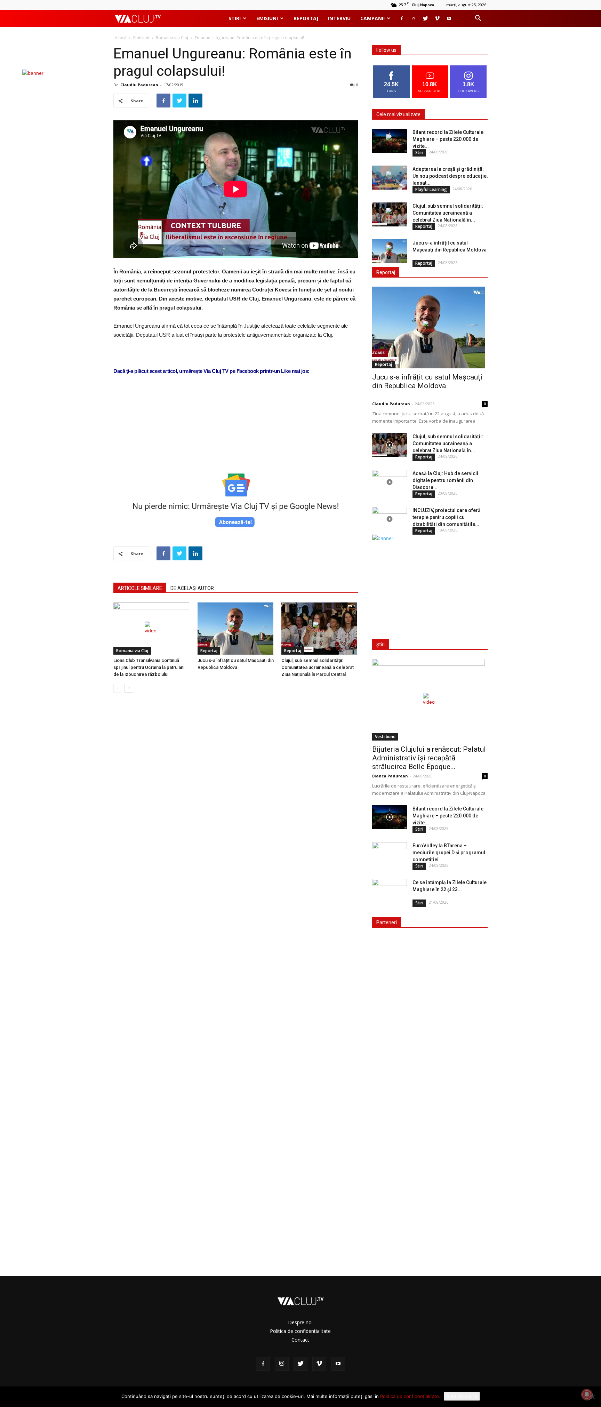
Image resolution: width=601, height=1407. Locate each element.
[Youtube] (449, 18)
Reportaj (306, 18)
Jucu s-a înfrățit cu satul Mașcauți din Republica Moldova (427, 381)
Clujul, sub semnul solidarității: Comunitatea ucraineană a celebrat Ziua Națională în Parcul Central (317, 667)
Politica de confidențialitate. (410, 1396)
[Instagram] (413, 18)
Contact (300, 1339)
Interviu (339, 18)
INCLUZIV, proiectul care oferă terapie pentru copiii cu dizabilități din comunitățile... (446, 517)
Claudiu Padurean (139, 84)
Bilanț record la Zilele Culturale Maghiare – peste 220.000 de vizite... (447, 139)
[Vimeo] (437, 18)
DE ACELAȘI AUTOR (192, 588)
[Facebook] (401, 18)
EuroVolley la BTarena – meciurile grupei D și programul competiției (448, 852)
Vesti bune (385, 737)
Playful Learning (431, 189)
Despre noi (300, 1322)
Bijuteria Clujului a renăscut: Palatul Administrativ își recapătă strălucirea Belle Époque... (429, 758)
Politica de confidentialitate (300, 1331)
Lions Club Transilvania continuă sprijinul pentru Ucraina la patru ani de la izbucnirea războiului (148, 667)
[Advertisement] (235, 445)
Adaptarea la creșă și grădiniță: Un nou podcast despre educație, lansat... (450, 176)
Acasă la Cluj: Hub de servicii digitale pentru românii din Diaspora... (445, 480)
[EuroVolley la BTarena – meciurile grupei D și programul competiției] (389, 854)
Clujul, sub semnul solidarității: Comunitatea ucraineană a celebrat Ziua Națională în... (447, 213)
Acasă (121, 38)
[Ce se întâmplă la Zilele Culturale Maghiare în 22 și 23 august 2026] (389, 891)
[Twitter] (425, 18)
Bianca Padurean (390, 775)
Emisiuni (267, 18)
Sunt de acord (462, 1396)
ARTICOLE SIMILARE (140, 588)
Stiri (235, 18)
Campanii (372, 18)
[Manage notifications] (586, 1394)
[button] (478, 19)
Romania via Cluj (172, 38)
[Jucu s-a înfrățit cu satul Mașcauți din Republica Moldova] (236, 628)
